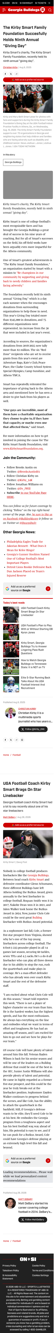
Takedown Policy (10, 1271)
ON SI (14, 3)
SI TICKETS (40, 3)
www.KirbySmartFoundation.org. (23, 448)
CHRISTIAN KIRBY (27, 709)
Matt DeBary (9, 817)
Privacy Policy (9, 1266)
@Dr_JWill (23, 488)
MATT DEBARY (25, 1199)
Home (6, 755)
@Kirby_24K (24, 480)
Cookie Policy (38, 1266)
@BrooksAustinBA (28, 471)
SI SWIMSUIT (26, 3)
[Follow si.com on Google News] (48, 588)
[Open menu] (4, 10)
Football (17, 755)
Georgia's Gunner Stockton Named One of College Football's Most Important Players (28, 558)
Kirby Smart (36, 879)
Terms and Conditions (43, 1271)
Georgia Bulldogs (13, 162)
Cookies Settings (40, 1275)
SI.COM (6, 3)
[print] (22, 740)
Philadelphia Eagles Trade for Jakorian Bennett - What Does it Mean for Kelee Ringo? (26, 546)
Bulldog (37, 917)
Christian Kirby (10, 67)
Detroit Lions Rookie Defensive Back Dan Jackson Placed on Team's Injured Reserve (29, 571)
